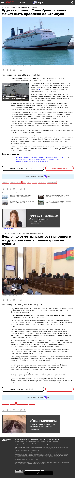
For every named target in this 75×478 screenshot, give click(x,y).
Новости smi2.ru (8, 228)
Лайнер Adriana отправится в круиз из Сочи (31, 161)
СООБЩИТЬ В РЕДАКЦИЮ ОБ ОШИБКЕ (49, 444)
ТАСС (40, 89)
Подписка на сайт (46, 442)
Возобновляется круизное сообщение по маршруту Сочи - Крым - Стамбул (57, 196)
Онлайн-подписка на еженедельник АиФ (27, 442)
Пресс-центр (34, 439)
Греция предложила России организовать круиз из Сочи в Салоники (22, 201)
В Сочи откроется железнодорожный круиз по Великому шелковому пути (58, 201)
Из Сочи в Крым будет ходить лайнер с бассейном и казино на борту (41, 157)
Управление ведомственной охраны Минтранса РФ (16, 65)
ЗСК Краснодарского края (9, 295)
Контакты (56, 442)
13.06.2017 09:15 (6, 7)
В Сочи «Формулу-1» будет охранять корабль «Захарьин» (36, 159)
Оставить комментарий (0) (59, 168)
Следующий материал (38, 473)
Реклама (42, 439)
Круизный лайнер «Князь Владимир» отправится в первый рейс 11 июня (20, 196)
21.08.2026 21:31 (6, 233)
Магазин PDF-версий (53, 439)
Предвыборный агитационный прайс (26, 444)
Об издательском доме (22, 439)
